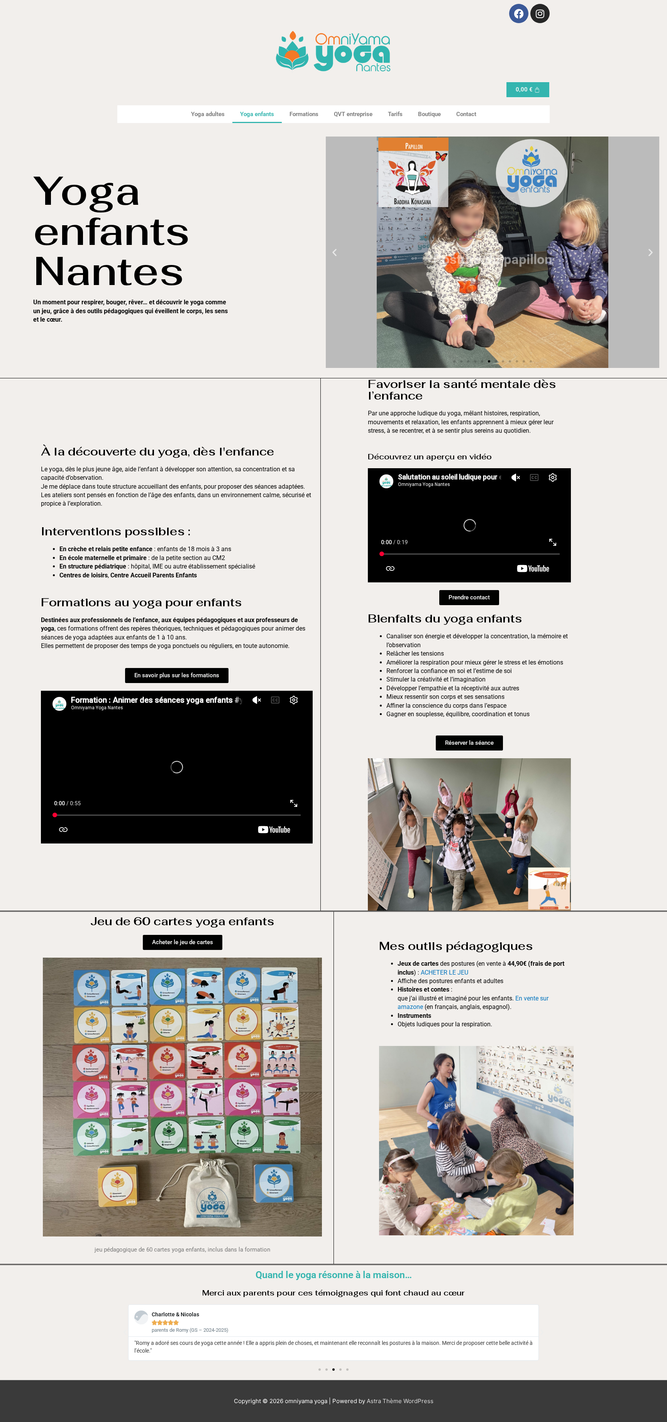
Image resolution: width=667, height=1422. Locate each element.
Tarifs (395, 114)
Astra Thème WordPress (400, 1401)
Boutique (429, 114)
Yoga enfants (257, 114)
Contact (466, 114)
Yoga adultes (208, 114)
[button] (334, 252)
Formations (303, 114)
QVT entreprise (353, 114)
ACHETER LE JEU (444, 972)
